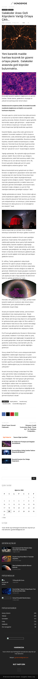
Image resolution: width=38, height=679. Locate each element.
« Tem (4, 517)
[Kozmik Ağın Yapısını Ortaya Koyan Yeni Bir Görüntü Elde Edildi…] (6, 591)
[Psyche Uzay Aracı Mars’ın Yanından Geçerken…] (6, 559)
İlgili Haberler (7, 437)
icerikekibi (8, 22)
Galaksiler (11, 9)
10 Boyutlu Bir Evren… (19, 580)
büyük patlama (14, 401)
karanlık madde (7, 403)
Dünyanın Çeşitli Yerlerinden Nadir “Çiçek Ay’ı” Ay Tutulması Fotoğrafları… (28, 428)
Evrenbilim (11, 7)
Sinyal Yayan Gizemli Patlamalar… (8, 426)
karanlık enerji (23, 401)
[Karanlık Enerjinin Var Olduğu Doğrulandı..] (6, 461)
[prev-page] (3, 468)
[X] (8, 414)
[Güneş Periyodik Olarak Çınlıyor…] (6, 600)
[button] (3, 3)
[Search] (35, 3)
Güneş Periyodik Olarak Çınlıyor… (22, 598)
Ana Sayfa (4, 7)
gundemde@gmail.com (21, 657)
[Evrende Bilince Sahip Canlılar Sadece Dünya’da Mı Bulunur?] (6, 452)
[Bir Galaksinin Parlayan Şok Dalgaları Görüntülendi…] (6, 444)
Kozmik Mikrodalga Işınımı (19, 403)
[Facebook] (4, 414)
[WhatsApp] (16, 414)
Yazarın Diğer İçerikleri (20, 437)
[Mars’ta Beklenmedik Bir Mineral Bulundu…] (6, 567)
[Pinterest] (12, 414)
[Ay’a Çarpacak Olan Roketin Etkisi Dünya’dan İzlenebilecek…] (6, 549)
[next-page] (6, 468)
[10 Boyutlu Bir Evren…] (6, 582)
